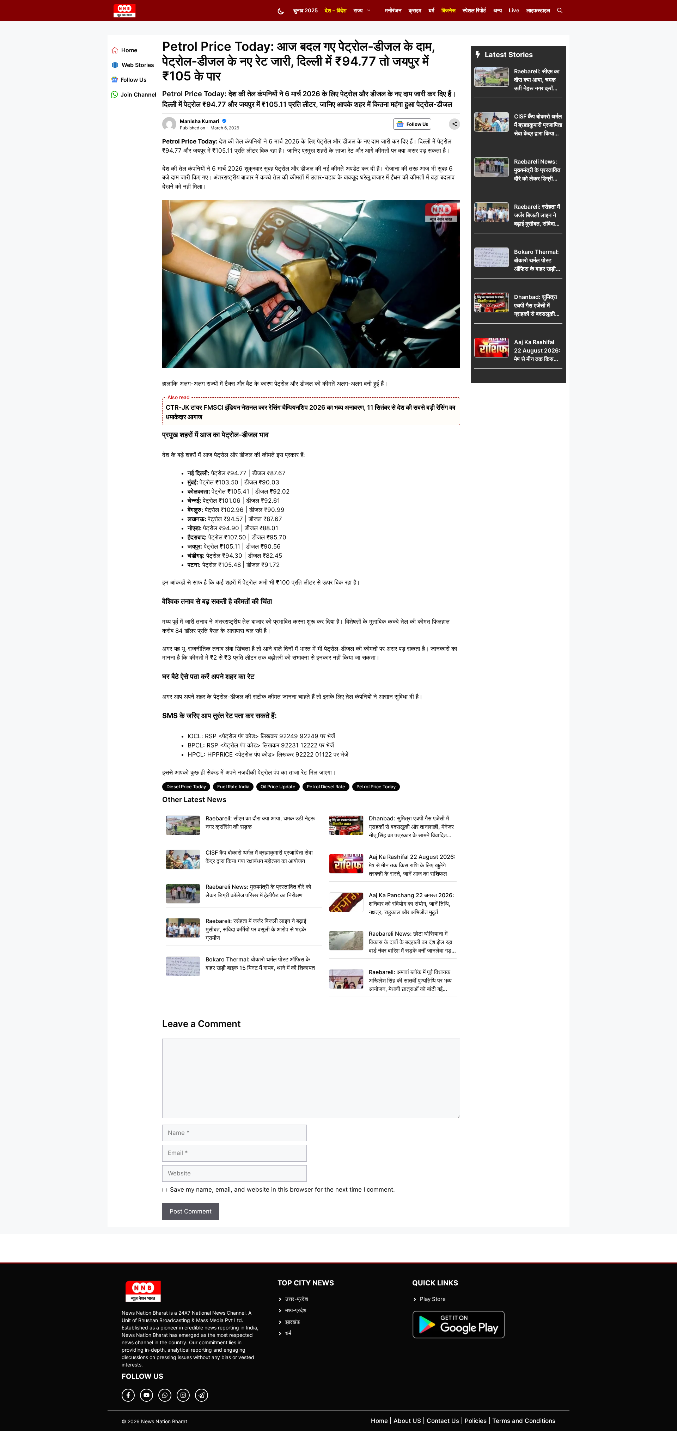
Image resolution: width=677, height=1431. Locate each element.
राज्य (358, 10)
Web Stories (138, 64)
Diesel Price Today (186, 786)
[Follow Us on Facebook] (128, 1395)
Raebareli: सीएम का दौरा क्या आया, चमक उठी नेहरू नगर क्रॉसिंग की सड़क (260, 822)
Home (129, 50)
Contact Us (443, 1420)
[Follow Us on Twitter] (146, 1395)
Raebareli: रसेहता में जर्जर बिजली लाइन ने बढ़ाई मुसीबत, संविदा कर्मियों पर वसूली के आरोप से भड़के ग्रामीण (256, 929)
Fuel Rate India (233, 786)
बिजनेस (448, 10)
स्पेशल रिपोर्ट (474, 10)
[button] (560, 10)
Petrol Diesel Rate (326, 786)
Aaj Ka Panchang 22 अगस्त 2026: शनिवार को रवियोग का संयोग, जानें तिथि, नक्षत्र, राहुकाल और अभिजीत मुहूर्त (411, 904)
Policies (476, 1420)
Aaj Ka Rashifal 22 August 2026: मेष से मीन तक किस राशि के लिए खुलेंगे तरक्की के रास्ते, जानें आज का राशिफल (412, 865)
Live (514, 10)
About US (407, 1420)
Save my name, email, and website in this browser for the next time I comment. (282, 1189)
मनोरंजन (393, 10)
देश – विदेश (336, 10)
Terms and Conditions (523, 1420)
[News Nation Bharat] (124, 10)
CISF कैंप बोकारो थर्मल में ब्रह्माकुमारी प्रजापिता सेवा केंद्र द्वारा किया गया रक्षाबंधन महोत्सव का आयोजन (259, 856)
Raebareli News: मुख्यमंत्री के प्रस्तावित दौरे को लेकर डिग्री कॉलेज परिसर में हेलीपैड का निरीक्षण (258, 891)
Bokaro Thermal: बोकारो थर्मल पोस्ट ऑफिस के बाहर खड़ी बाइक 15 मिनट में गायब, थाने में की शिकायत (260, 963)
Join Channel (138, 94)
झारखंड (292, 1322)
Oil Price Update (278, 786)
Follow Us (134, 79)
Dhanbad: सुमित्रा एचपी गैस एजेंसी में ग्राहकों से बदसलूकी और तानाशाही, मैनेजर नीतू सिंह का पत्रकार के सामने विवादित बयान (411, 827)
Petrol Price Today (376, 786)
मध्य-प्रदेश (295, 1310)
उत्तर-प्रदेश (296, 1299)
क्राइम (415, 10)
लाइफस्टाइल (538, 10)
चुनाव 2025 (305, 10)
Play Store (433, 1299)
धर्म (431, 10)
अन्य (497, 10)
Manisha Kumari (199, 121)
